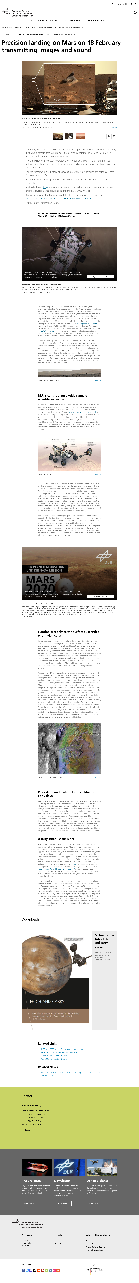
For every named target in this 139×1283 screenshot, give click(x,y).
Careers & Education (94, 20)
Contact (28, 1130)
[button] (69, 96)
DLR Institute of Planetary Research (82, 412)
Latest (64, 20)
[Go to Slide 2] (69, 136)
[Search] (135, 12)
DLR (33, 20)
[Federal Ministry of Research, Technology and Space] (98, 1277)
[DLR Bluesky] (27, 1271)
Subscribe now (30, 1203)
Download (114, 127)
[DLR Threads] (34, 1271)
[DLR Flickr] (54, 1271)
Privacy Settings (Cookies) (96, 1247)
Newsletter (59, 1244)
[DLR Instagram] (50, 1271)
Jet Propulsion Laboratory (87, 323)
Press (114, 4)
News (17, 27)
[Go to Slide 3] (80, 136)
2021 (23, 27)
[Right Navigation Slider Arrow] (115, 88)
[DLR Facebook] (23, 1271)
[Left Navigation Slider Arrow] (25, 88)
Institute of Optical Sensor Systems (53, 1055)
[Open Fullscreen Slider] (114, 136)
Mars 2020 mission (45, 331)
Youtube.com (40, 275)
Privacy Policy (91, 1244)
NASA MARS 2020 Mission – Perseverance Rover (59, 1052)
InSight (74, 864)
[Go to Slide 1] (58, 136)
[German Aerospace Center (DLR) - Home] (18, 12)
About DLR (94, 1203)
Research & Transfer (47, 20)
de (132, 4)
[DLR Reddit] (38, 1271)
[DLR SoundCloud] (58, 1271)
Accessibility (123, 4)
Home (4, 27)
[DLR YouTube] (42, 1271)
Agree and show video (100, 277)
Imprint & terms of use (94, 1250)
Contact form (60, 1241)
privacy (54, 277)
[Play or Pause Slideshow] (109, 136)
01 (29, 27)
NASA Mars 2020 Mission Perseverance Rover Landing (61, 1049)
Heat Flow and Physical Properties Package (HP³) (56, 869)
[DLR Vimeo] (46, 1271)
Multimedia (75, 20)
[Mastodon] (30, 1271)
